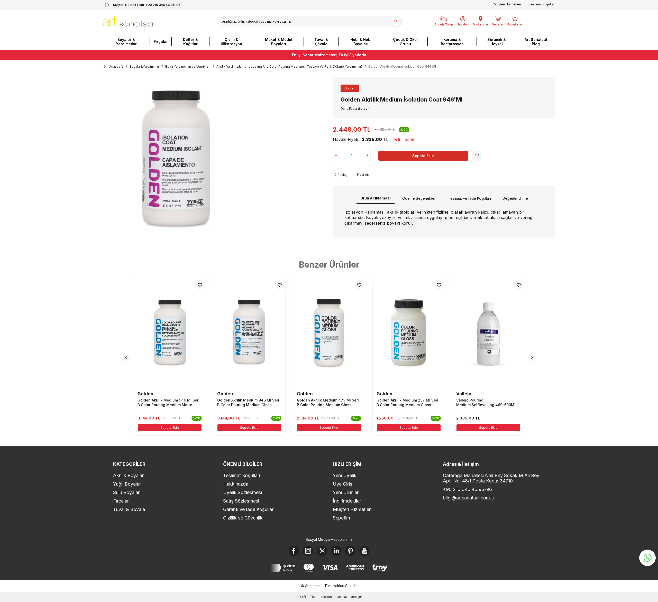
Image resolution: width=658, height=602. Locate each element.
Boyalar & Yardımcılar (126, 41)
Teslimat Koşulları (542, 4)
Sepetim (341, 518)
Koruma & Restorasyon (452, 41)
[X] (322, 551)
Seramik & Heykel (496, 41)
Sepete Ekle (423, 155)
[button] (126, 357)
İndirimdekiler (347, 501)
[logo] (128, 21)
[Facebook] (294, 551)
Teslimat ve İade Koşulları (469, 198)
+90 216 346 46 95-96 (146, 5)
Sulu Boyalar (126, 492)
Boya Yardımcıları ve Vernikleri (187, 66)
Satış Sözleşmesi (241, 501)
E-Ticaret (314, 597)
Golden (349, 88)
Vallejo (463, 393)
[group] (176, 160)
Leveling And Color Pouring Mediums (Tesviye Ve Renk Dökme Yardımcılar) (305, 66)
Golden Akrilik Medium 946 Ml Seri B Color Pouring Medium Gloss (248, 402)
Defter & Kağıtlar (190, 41)
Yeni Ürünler (346, 492)
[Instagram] (308, 551)
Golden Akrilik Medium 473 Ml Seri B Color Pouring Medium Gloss (328, 402)
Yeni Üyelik (345, 475)
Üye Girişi (343, 484)
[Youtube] (364, 551)
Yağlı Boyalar (127, 484)
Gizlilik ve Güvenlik (243, 518)
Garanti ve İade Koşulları (249, 509)
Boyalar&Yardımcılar (144, 66)
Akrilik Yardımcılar (229, 66)
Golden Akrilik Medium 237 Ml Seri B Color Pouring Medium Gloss (407, 402)
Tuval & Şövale (321, 41)
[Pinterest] (350, 551)
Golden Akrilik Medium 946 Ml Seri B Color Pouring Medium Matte (168, 402)
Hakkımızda (235, 484)
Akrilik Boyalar (128, 475)
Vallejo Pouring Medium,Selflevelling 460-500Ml (485, 402)
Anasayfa (116, 66)
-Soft (301, 597)
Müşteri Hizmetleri (507, 4)
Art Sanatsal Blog (536, 41)
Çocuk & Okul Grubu (405, 41)
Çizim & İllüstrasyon (231, 41)
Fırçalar (161, 41)
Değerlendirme (515, 198)
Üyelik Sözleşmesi (242, 492)
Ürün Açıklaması (375, 198)
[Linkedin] (336, 551)
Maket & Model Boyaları (278, 41)
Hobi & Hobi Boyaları (360, 41)
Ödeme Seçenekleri (419, 198)
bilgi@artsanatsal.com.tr (468, 497)
